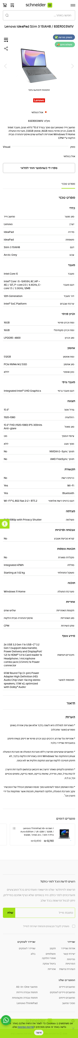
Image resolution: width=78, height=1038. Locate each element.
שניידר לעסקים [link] (26, 941)
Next (5, 66)
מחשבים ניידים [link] (67, 986)
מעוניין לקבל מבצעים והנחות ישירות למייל (46, 926)
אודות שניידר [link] (68, 948)
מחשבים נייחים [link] (67, 997)
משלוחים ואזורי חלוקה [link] (49, 956)
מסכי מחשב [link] (68, 1003)
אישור (39, 1032)
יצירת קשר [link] (69, 953)
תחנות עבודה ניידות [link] (27, 992)
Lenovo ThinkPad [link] (27, 1003)
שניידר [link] (71, 941)
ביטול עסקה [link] (49, 963)
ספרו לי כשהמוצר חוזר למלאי (39, 168)
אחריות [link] (52, 969)
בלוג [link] (33, 953)
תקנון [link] (53, 948)
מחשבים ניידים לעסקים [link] (62, 992)
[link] (4, 524)
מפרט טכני (68, 183)
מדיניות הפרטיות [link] (70, 961)
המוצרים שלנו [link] (67, 980)
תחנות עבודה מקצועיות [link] (25, 997)
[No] (73, 1028)
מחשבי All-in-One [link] (27, 986)
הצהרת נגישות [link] (67, 969)
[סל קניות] (5, 5)
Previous (72, 66)
